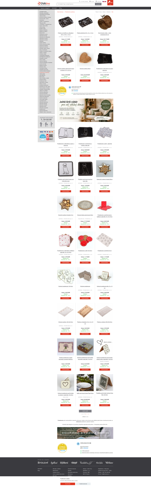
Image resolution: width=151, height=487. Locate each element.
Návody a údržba (57, 468)
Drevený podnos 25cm (85, 68)
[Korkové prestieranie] (85, 284)
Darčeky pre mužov (44, 34)
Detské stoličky (43, 42)
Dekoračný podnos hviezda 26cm (105, 179)
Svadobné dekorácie (44, 85)
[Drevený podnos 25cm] (85, 67)
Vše (112, 12)
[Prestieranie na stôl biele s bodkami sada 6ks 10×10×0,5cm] (65, 249)
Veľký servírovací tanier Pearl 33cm (85, 393)
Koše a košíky (42, 59)
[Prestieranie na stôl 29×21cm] (104, 249)
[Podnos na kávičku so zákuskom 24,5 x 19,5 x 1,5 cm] (65, 31)
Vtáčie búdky (42, 73)
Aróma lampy (42, 27)
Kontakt (92, 1)
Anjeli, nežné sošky (44, 25)
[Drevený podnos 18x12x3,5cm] (65, 320)
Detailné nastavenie (83, 483)
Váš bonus (99, 1)
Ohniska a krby (43, 66)
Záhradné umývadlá (44, 107)
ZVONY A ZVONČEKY (44, 21)
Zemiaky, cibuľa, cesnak (45, 48)
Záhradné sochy (43, 106)
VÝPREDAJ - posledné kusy (45, 24)
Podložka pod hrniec (44, 69)
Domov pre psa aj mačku (45, 44)
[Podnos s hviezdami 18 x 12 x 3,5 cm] (85, 320)
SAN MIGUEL (42, 75)
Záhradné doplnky (43, 103)
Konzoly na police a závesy (45, 17)
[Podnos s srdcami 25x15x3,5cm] (104, 320)
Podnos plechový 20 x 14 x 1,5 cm (85, 33)
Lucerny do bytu (43, 64)
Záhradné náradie (43, 105)
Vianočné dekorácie (44, 92)
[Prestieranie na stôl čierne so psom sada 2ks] (104, 67)
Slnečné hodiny (43, 79)
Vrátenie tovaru (56, 472)
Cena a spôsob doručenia (58, 474)
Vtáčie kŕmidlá (42, 16)
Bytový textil (42, 32)
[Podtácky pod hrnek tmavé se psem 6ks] (85, 177)
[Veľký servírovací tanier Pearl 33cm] (85, 391)
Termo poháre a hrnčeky (45, 88)
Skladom (108, 12)
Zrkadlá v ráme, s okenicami (45, 112)
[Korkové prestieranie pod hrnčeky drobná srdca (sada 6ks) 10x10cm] (104, 356)
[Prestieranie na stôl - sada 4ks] (104, 142)
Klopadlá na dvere (43, 58)
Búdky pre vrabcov (43, 31)
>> (88, 414)
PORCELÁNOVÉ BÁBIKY (45, 71)
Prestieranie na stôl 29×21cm (105, 250)
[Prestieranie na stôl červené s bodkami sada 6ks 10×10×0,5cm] (104, 213)
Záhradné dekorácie (44, 102)
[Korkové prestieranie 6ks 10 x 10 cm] (104, 284)
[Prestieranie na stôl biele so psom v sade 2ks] (65, 142)
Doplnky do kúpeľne (44, 45)
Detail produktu (65, 44)
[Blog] (60, 8)
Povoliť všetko (67, 483)
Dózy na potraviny (43, 49)
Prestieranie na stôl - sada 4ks (105, 143)
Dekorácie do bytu (43, 35)
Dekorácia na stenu (44, 38)
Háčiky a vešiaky (43, 52)
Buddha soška (43, 28)
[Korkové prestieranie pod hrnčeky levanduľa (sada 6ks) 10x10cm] (85, 356)
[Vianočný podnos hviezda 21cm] (65, 213)
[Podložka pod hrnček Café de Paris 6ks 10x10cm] (104, 391)
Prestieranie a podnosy (44, 72)
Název (104, 12)
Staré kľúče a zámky (44, 82)
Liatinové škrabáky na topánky (46, 62)
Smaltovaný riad (43, 81)
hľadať (98, 4)
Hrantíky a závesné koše (45, 89)
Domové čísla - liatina (44, 18)
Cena (100, 12)
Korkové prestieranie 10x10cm (66, 286)
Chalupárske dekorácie (44, 55)
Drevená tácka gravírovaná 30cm (85, 215)
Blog (39, 470)
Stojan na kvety (43, 83)
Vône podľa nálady (43, 99)
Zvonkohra (42, 20)
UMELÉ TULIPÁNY (44, 90)
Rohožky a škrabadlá (44, 13)
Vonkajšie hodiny (43, 11)
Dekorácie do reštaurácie (45, 37)
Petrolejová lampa (43, 68)
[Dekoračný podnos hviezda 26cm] (104, 177)
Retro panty (42, 76)
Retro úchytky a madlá (44, 78)
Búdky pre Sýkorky (43, 30)
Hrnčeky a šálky (43, 54)
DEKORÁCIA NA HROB (45, 14)
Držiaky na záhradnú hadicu (45, 51)
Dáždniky (41, 41)
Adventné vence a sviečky (45, 95)
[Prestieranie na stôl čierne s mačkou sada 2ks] (85, 142)
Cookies (70, 475)
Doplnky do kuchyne (44, 47)
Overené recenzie (72, 468)
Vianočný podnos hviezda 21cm (65, 215)
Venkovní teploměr (43, 98)
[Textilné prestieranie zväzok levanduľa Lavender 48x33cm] (65, 356)
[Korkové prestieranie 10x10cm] (65, 284)
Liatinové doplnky (43, 61)
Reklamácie (55, 470)
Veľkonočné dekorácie (44, 96)
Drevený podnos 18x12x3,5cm (66, 322)
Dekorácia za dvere (44, 40)
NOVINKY (54, 8)
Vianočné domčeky (44, 93)
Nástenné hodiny (43, 65)
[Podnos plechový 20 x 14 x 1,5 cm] (85, 31)
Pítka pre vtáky (43, 23)
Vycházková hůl (43, 100)
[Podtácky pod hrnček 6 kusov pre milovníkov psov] (65, 177)
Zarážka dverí (42, 109)
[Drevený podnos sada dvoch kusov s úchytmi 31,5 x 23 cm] (65, 67)
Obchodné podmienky (73, 472)
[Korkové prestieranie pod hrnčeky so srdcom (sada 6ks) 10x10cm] (65, 391)
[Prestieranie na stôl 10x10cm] (85, 249)
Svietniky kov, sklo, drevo (45, 86)
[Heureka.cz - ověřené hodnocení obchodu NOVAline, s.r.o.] (43, 140)
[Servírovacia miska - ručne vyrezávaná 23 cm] (104, 31)
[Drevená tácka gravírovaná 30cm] (85, 213)
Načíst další (85, 411)
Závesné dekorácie (44, 110)
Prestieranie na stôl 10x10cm (85, 250)
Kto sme (55, 475)
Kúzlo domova (60, 12)
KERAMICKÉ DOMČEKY (45, 57)
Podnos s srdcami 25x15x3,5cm (104, 322)
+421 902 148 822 (84, 1)
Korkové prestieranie (85, 286)
